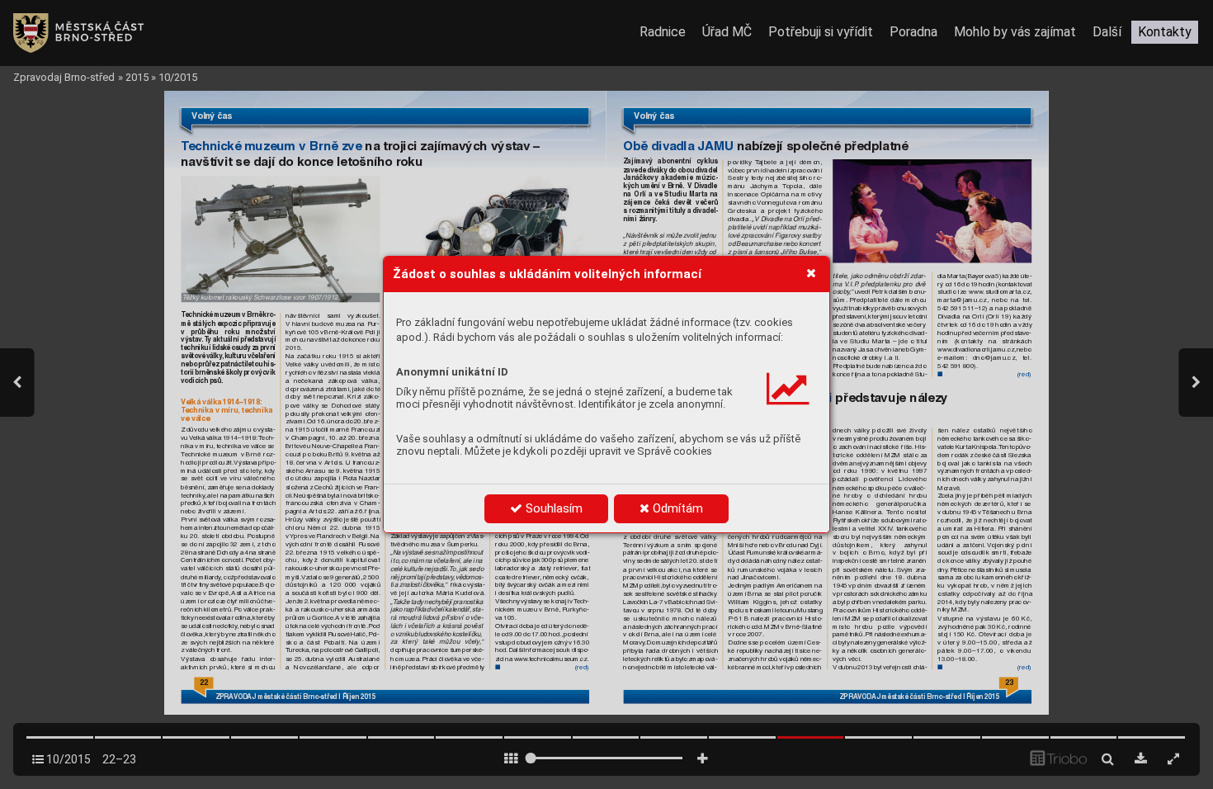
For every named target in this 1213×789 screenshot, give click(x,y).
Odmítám (676, 508)
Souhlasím (552, 508)
